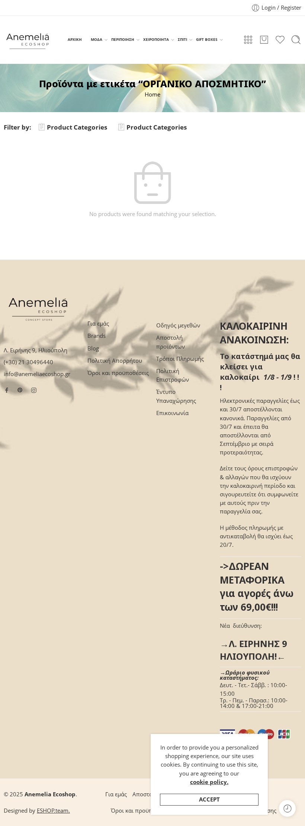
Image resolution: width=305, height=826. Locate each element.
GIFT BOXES (207, 39)
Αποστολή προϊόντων (170, 342)
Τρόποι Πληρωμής (180, 358)
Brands (96, 335)
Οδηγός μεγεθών (178, 325)
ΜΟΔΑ (96, 39)
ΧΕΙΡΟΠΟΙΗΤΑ (156, 39)
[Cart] (264, 40)
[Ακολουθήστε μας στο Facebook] (7, 390)
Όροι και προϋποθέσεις (118, 372)
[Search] (296, 40)
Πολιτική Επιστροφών (172, 375)
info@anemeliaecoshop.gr (37, 374)
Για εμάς (98, 323)
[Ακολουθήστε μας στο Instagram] (33, 390)
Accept (209, 799)
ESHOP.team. (53, 810)
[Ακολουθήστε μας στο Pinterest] (20, 390)
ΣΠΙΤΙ (182, 39)
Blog (93, 348)
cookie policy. (209, 782)
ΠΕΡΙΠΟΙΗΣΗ (122, 39)
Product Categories (77, 127)
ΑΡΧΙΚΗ (75, 39)
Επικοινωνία (172, 413)
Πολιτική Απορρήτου (114, 360)
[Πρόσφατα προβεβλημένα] (287, 808)
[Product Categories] (248, 40)
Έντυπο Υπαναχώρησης (176, 396)
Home (152, 94)
